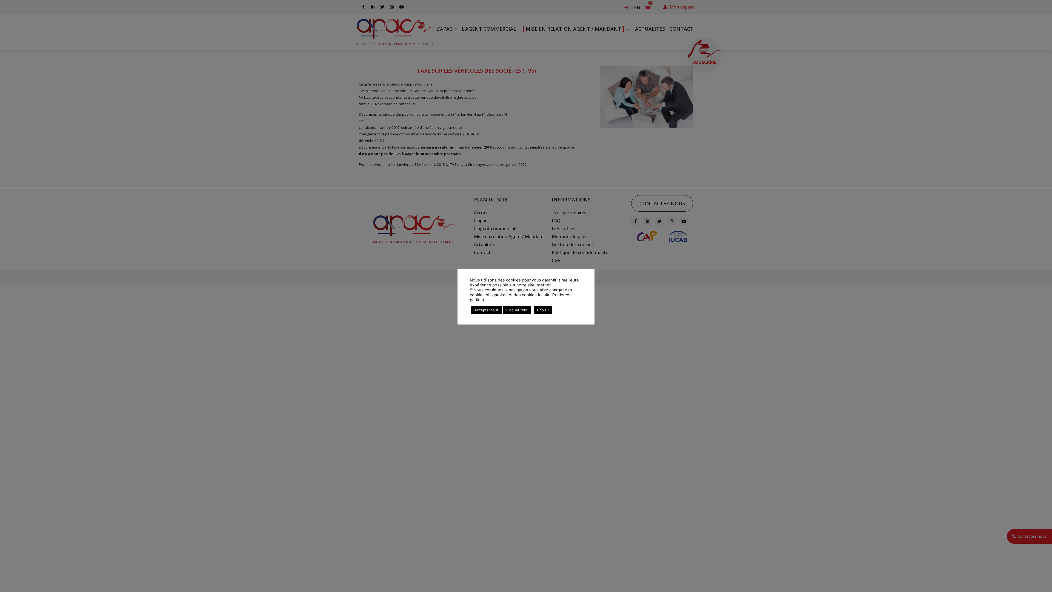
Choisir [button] (543, 310)
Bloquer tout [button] (517, 310)
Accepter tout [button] (486, 310)
